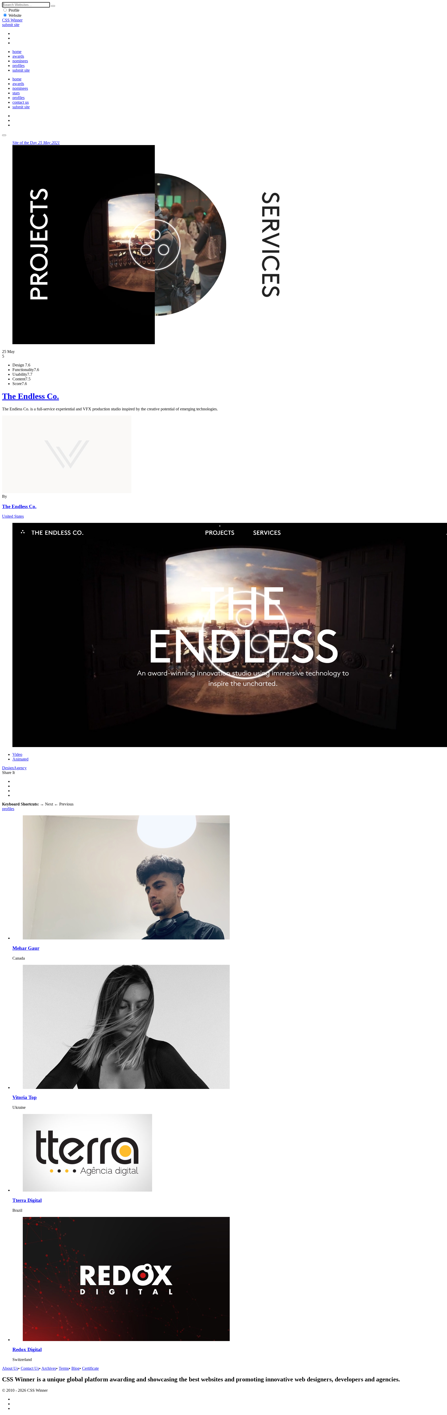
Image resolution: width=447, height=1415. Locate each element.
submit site (10, 24)
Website (15, 15)
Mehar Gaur (25, 948)
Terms (64, 1368)
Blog (75, 1368)
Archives (48, 1368)
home (16, 51)
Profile (14, 10)
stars (16, 93)
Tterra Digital (27, 1200)
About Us (10, 1368)
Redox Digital (27, 1349)
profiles (18, 65)
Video (17, 754)
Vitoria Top (24, 1097)
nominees (20, 61)
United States (13, 516)
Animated (20, 759)
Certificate (90, 1368)
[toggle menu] (4, 135)
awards (18, 56)
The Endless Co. (30, 396)
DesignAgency (14, 768)
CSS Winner (12, 20)
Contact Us (30, 1368)
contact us (20, 102)
